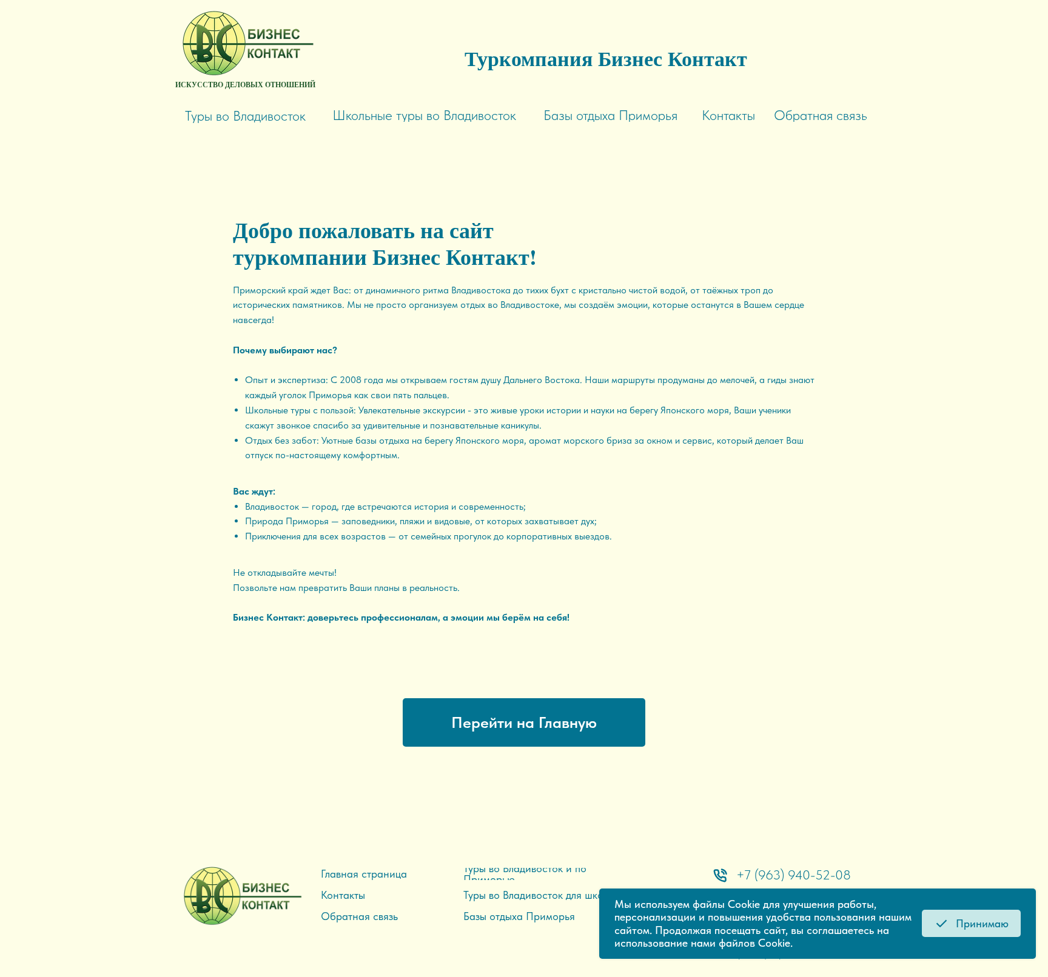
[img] (245, 42)
